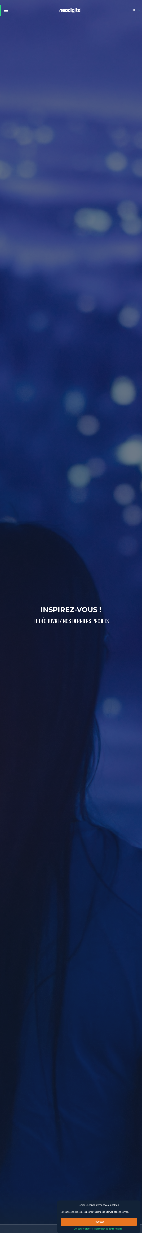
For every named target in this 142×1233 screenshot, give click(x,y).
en (138, 10)
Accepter (99, 1221)
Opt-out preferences (83, 1229)
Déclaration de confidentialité (108, 1229)
